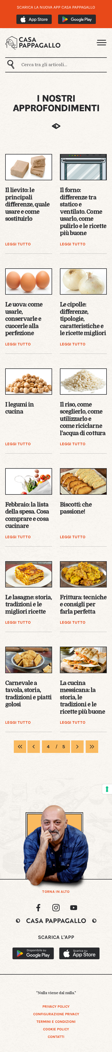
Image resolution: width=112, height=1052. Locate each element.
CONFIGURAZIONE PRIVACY (56, 1014)
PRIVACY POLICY (56, 1006)
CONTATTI (56, 1037)
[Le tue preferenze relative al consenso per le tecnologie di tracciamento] (107, 789)
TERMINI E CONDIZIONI (56, 1021)
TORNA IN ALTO (56, 892)
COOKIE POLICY (56, 1029)
